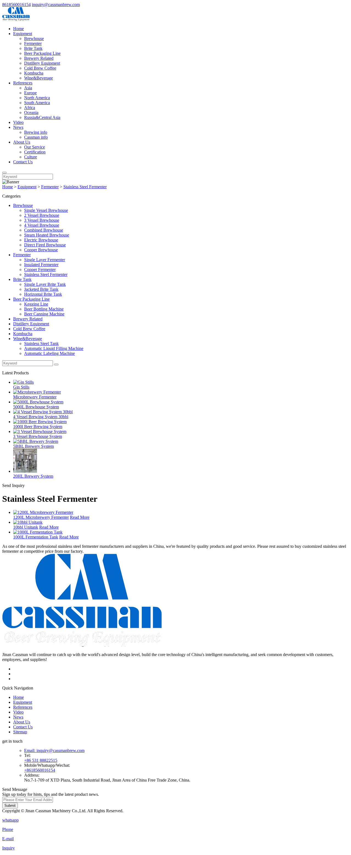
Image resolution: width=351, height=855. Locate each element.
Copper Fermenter (40, 269)
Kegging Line (36, 304)
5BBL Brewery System (33, 446)
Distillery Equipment (42, 63)
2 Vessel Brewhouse (41, 215)
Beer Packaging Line (42, 53)
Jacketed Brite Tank (41, 289)
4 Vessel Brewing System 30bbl (40, 416)
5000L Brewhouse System (36, 406)
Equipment (22, 33)
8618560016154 (16, 4)
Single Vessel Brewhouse (46, 210)
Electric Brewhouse (41, 240)
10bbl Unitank (25, 527)
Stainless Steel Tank (41, 343)
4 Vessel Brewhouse (41, 225)
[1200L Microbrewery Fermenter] (43, 512)
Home (18, 28)
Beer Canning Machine (44, 314)
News (18, 127)
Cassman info (36, 137)
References (22, 83)
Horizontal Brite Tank (43, 294)
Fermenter (33, 43)
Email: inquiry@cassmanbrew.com (54, 750)
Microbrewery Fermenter (34, 397)
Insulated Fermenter (41, 264)
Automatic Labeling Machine (49, 353)
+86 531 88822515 (40, 760)
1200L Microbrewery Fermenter (41, 517)
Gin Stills (21, 387)
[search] (4, 172)
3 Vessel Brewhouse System (37, 436)
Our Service (34, 147)
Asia (28, 88)
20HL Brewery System (33, 476)
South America (37, 102)
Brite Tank (33, 48)
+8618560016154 (39, 770)
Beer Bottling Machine (44, 309)
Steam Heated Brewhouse (46, 235)
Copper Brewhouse (41, 249)
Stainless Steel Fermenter (85, 186)
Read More (79, 517)
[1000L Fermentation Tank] (38, 532)
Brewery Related (38, 58)
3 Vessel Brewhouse (41, 220)
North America (37, 97)
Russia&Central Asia (42, 117)
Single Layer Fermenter (44, 259)
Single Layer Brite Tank (45, 284)
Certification (35, 152)
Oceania (31, 112)
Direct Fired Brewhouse (45, 245)
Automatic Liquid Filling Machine (53, 348)
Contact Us (23, 161)
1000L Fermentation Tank (35, 537)
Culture (30, 157)
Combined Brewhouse (43, 230)
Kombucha (33, 73)
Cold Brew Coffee (40, 68)
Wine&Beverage (38, 78)
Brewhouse (34, 38)
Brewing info (35, 132)
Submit (10, 805)
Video (18, 122)
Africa (29, 107)
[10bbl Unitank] (28, 522)
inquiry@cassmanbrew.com (56, 4)
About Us (21, 142)
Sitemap (20, 731)
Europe (30, 92)
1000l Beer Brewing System (37, 426)
